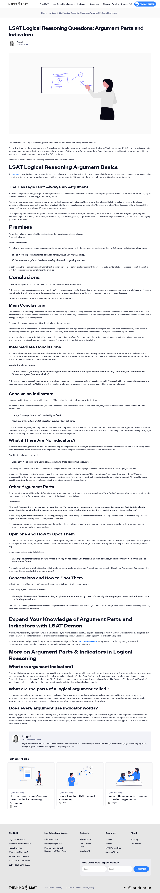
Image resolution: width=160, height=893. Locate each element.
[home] (16, 4)
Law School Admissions (63, 4)
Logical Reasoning (17, 839)
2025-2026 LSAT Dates (19, 864)
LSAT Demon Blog (113, 847)
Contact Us (136, 843)
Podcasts (81, 4)
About (134, 832)
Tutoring (115, 4)
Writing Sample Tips (53, 843)
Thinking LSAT (86, 839)
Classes (106, 4)
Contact (124, 4)
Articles (53, 12)
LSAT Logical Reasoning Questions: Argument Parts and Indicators (88, 12)
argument (16, 174)
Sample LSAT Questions (19, 856)
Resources (94, 4)
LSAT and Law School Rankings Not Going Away (55, 849)
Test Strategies (15, 847)
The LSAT (44, 4)
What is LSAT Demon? (18, 852)
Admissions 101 (51, 839)
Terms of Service (74, 887)
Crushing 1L (85, 850)
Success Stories (112, 852)
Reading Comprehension (20, 843)
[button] (45, 4)
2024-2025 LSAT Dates (19, 860)
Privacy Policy (88, 887)
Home (44, 12)
